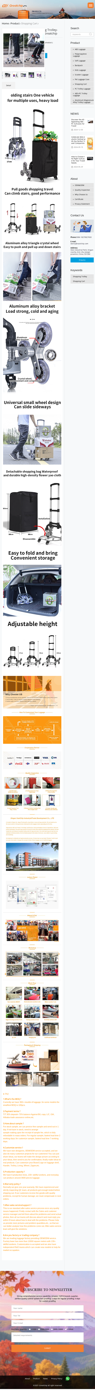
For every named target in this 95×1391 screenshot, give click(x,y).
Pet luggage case (82, 79)
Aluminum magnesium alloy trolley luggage (83, 101)
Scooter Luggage (81, 74)
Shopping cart (79, 281)
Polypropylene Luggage (80, 55)
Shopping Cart (29, 23)
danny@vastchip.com (79, 244)
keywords (76, 270)
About (74, 178)
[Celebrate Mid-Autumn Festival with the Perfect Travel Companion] (90, 144)
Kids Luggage (80, 70)
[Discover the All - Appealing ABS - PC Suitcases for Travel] (90, 122)
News (45, 1378)
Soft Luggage (80, 60)
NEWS (75, 113)
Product (15, 23)
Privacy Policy (56, 1378)
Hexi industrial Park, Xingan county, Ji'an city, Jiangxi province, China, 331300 (82, 252)
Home (5, 23)
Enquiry (82, 260)
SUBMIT (47, 1348)
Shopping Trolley (80, 276)
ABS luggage (80, 49)
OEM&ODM (79, 185)
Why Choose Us (81, 194)
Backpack (79, 65)
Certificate (79, 199)
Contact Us (77, 215)
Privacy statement (82, 204)
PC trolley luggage (82, 89)
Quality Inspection (82, 190)
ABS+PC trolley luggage (80, 94)
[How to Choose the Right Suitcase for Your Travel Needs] (90, 159)
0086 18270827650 (84, 237)
